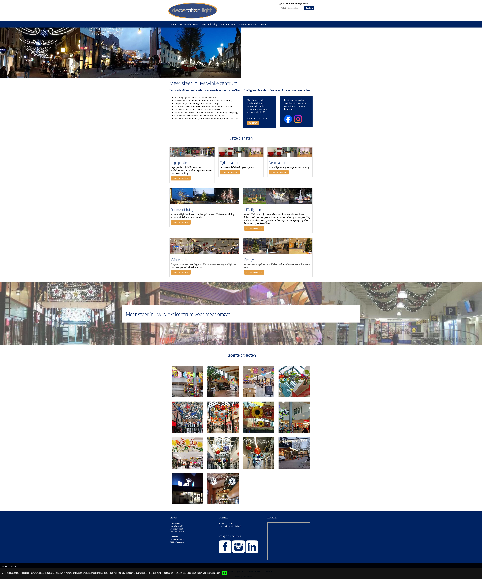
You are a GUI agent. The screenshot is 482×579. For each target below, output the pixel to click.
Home (172, 24)
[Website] (193, 10)
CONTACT (253, 123)
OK (224, 573)
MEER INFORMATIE (180, 178)
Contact (264, 24)
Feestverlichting (209, 24)
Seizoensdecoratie (188, 24)
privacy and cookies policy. (207, 573)
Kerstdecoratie (228, 24)
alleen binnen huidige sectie (294, 4)
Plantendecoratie (247, 24)
